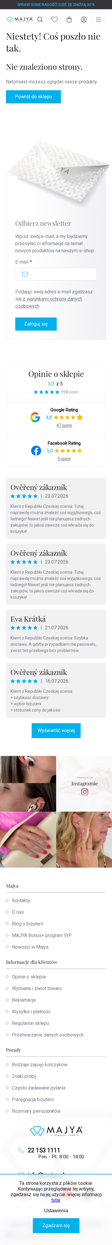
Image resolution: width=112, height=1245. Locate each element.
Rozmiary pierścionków (36, 1111)
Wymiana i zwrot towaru (37, 988)
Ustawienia (56, 1210)
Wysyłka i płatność (31, 1011)
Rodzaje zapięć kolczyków (39, 1064)
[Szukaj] (40, 19)
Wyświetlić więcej (56, 730)
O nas (18, 912)
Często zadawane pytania (38, 1088)
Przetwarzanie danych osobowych (48, 1035)
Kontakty (21, 900)
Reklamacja (24, 1000)
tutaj (55, 1200)
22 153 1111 (44, 1150)
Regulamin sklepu (30, 1023)
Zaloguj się (36, 323)
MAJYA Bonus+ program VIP (42, 935)
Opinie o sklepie (56, 373)
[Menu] (98, 19)
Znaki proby (24, 1076)
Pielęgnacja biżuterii (33, 1099)
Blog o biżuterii (27, 924)
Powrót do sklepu (33, 96)
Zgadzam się (56, 1225)
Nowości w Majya (30, 947)
